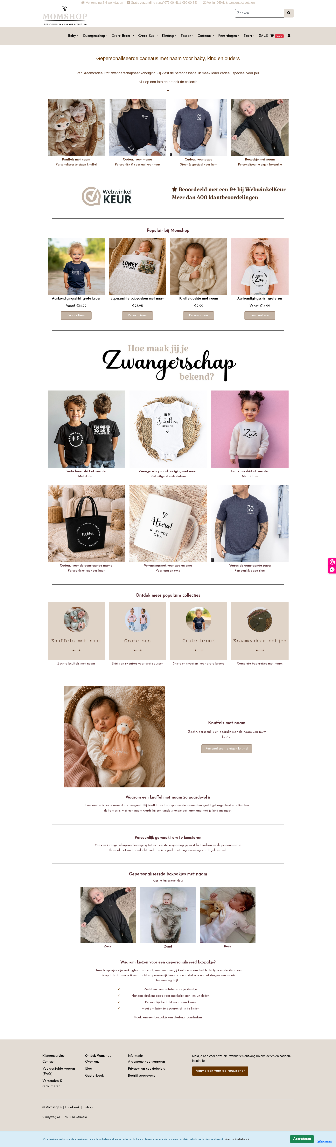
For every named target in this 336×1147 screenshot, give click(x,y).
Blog (88, 1069)
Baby (72, 36)
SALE (263, 36)
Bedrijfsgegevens (141, 1076)
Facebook (73, 1107)
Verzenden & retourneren (52, 1083)
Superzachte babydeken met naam (137, 298)
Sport (248, 36)
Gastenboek (94, 1076)
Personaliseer (76, 315)
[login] (289, 36)
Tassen (186, 36)
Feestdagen (227, 36)
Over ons (92, 1062)
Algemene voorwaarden (146, 1062)
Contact (48, 1062)
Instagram (90, 1107)
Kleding (168, 36)
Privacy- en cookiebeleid (146, 1069)
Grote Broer (121, 36)
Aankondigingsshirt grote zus (260, 298)
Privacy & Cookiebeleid (236, 1139)
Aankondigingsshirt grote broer (76, 298)
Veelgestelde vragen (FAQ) (58, 1071)
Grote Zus (146, 36)
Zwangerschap (93, 36)
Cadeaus (204, 36)
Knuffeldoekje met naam (198, 298)
